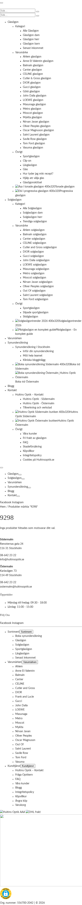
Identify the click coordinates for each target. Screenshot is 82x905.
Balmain (20, 675)
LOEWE (20, 710)
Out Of (19, 744)
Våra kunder (22, 783)
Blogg (11, 491)
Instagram (18, 502)
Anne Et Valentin (25, 671)
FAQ (17, 779)
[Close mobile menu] (1, 467)
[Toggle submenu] (20, 474)
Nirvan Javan (23, 731)
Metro (19, 718)
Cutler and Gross (25, 688)
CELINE (19, 684)
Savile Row (21, 753)
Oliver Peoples (23, 735)
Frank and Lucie (24, 696)
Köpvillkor (21, 796)
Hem (3, 507)
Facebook (6, 502)
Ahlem (19, 666)
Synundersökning (18, 487)
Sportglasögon (23, 649)
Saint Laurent (23, 748)
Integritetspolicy (24, 792)
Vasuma (19, 762)
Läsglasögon (22, 653)
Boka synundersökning (28, 636)
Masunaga (21, 714)
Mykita (19, 727)
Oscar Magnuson (25, 740)
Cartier (19, 679)
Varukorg (20, 805)
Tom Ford (20, 757)
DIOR (18, 692)
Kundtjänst (14, 766)
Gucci (18, 701)
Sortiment (13, 632)
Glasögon (13, 474)
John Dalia (21, 705)
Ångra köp (21, 801)
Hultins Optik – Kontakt (29, 770)
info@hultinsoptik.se (12, 559)
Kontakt (12, 495)
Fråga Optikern (24, 774)
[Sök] (37, 11)
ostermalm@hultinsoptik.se (16, 586)
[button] (5, 894)
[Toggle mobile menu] (1, 2)
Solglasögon (15, 478)
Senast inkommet (25, 657)
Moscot (19, 723)
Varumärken (15, 482)
